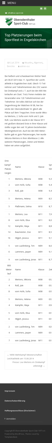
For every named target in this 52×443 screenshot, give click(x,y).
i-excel (34, 434)
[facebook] (41, 9)
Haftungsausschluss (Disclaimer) (20, 411)
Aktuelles (28, 62)
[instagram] (45, 9)
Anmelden (11, 418)
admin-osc (25, 66)
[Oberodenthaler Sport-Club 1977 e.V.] (18, 21)
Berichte (11, 66)
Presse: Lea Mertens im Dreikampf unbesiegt (28, 364)
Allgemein (38, 62)
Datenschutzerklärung (15, 401)
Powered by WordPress (14, 434)
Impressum (10, 391)
